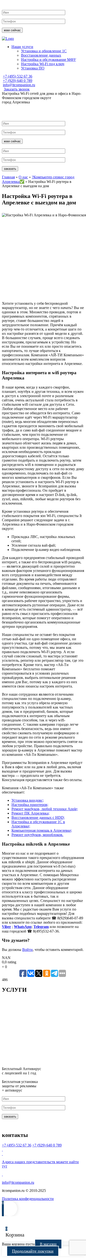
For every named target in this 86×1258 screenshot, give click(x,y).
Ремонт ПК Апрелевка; (30, 813)
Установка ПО (32, 68)
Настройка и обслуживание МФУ (48, 60)
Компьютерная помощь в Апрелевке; (41, 830)
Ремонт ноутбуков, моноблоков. (37, 835)
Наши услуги (22, 47)
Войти (27, 950)
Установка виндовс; (27, 800)
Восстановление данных (41, 55)
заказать (10, 169)
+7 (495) (17, 76)
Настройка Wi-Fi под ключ (42, 64)
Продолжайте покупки (33, 1251)
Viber (6, 927)
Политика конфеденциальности (28, 1199)
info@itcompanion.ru (19, 85)
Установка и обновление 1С (44, 51)
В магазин (48, 1244)
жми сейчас (12, 30)
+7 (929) (17, 81)
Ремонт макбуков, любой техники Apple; (44, 809)
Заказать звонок (17, 89)
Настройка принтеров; (29, 805)
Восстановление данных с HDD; (38, 818)
